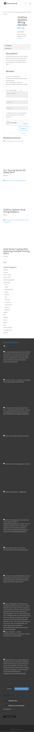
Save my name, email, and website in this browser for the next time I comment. (16, 115)
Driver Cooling (14, 12)
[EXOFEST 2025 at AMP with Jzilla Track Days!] (17, 448)
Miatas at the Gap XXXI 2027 (16, 705)
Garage (5, 312)
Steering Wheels (7, 327)
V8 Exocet (7, 310)
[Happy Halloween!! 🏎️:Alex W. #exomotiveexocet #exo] (17, 644)
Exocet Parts (6, 282)
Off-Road (7, 299)
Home (4, 12)
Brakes (6, 287)
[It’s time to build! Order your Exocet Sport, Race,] (17, 420)
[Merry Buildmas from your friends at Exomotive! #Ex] (17, 560)
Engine (6, 292)
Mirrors (5, 320)
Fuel (6, 297)
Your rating (9, 90)
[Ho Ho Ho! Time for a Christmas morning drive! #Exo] (17, 392)
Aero (6, 284)
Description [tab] (8, 45)
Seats (4, 325)
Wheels (5, 332)
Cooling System (9, 289)
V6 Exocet (7, 307)
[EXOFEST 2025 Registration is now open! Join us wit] (17, 532)
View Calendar (7, 709)
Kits (4, 315)
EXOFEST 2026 (13, 701)
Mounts (5, 322)
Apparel (5, 270)
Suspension (8, 302)
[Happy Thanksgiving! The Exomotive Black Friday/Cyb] (17, 616)
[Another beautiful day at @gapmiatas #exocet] (17, 476)
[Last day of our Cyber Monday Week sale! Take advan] (17, 588)
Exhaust (7, 294)
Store (8, 12)
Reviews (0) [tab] (8, 48)
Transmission (8, 304)
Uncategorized (7, 330)
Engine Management (9, 280)
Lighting (5, 317)
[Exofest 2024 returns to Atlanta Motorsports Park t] (17, 672)
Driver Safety (6, 277)
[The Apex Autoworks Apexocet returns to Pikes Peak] (17, 364)
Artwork (5, 272)
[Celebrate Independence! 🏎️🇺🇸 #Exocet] (17, 504)
